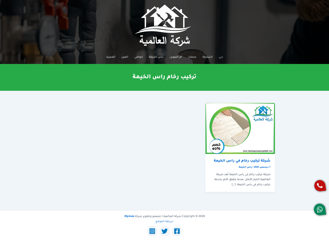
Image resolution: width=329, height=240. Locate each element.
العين (124, 57)
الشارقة (208, 57)
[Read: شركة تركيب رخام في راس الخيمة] (240, 128)
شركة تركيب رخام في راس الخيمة (242, 161)
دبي (221, 57)
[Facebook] (177, 231)
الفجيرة (110, 57)
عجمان (192, 57)
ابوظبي (138, 57)
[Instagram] (152, 231)
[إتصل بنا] (319, 185)
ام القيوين (176, 57)
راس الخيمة (156, 57)
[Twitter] (165, 231)
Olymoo (129, 216)
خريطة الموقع (164, 221)
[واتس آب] (319, 209)
